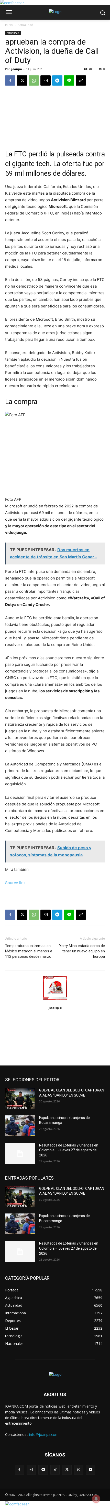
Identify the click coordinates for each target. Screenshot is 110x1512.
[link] (12, 3)
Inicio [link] (9, 25)
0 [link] (104, 69)
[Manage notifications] (96, 1499)
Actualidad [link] (25, 25)
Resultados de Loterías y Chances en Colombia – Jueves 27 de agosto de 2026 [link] (68, 1150)
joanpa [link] (16, 69)
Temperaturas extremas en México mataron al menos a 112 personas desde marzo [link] (28, 951)
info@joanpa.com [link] (44, 1434)
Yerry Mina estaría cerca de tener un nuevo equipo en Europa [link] (82, 951)
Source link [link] (15, 882)
